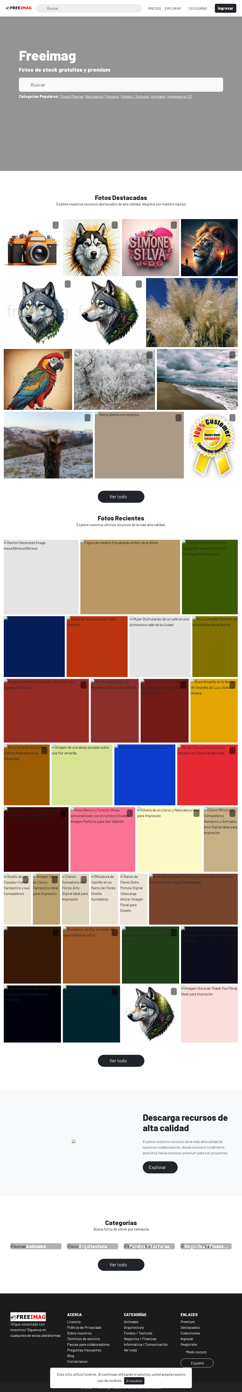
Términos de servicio (83, 1338)
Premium (188, 1321)
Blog (70, 1355)
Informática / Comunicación (146, 1344)
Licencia (74, 1321)
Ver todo (118, 496)
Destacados (190, 1327)
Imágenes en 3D (179, 96)
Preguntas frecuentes (84, 1350)
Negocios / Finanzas (140, 1338)
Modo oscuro (196, 1352)
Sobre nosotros (79, 1333)
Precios (154, 8)
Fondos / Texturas (135, 96)
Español (197, 1363)
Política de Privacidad (84, 1327)
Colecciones (190, 1333)
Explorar (173, 8)
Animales (158, 96)
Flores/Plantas (71, 96)
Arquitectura (134, 1327)
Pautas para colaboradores (88, 1344)
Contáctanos (77, 1361)
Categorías (198, 8)
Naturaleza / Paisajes (102, 96)
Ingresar (187, 1338)
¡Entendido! (134, 1381)
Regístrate (189, 1344)
